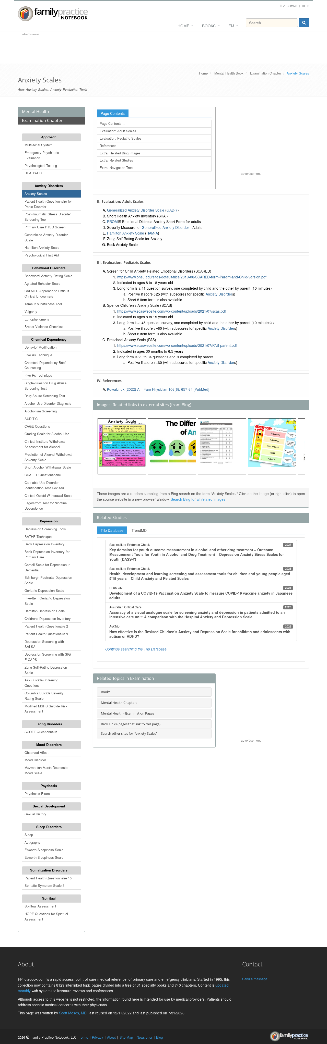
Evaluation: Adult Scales (118, 130)
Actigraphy (32, 842)
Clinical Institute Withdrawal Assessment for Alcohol (45, 444)
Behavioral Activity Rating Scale (48, 275)
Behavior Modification (40, 347)
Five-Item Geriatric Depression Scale (47, 601)
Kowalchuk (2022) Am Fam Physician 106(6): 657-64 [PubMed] (158, 389)
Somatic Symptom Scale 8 (44, 885)
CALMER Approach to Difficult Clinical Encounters (47, 293)
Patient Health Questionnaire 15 (48, 878)
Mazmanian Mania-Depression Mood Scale (47, 770)
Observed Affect (37, 752)
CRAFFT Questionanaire (43, 474)
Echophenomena (37, 319)
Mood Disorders (49, 744)
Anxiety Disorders (49, 185)
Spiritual (49, 898)
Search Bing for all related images (198, 499)
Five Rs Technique (38, 375)
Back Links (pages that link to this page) (130, 724)
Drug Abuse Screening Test (45, 395)
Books (209, 25)
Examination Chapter (265, 73)
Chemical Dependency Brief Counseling (45, 365)
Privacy (97, 1037)
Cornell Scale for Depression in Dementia (47, 567)
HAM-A (152, 233)
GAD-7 (172, 210)
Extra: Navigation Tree (116, 167)
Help (305, 6)
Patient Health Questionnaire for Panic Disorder (48, 204)
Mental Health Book (228, 73)
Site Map (126, 1037)
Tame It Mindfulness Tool (43, 303)
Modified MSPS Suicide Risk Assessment (46, 709)
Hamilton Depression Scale (45, 610)
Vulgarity (31, 311)
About (111, 1037)
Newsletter (144, 1037)
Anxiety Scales (36, 193)
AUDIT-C (31, 418)
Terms (83, 1037)
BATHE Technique (38, 536)
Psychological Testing (41, 165)
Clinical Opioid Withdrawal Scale (48, 495)
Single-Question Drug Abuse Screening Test (45, 385)
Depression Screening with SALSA (44, 644)
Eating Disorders (49, 723)
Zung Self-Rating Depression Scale (46, 670)
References (108, 145)
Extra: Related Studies (116, 160)
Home (183, 25)
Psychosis (49, 785)
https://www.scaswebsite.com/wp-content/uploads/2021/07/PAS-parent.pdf (177, 345)
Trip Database (112, 530)
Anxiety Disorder (219, 294)
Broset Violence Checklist (44, 326)
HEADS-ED (33, 172)
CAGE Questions (37, 426)
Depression (49, 521)
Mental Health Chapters (119, 702)
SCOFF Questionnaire (41, 731)
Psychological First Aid (42, 255)
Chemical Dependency (48, 339)
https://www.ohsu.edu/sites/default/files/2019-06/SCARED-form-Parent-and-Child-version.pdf (191, 276)
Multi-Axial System (39, 144)
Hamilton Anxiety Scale (42, 247)
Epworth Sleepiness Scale (44, 849)
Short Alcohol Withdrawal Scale (48, 467)
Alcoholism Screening (41, 411)
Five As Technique (38, 354)
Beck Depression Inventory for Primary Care (47, 554)
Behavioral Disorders (48, 267)
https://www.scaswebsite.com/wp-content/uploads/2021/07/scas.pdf (171, 311)
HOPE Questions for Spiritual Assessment (46, 916)
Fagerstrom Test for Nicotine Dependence (46, 505)
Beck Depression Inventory (45, 544)
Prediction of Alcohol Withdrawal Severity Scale (48, 457)
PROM (112, 221)
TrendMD (139, 530)
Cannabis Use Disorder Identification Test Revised (44, 485)
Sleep (29, 834)
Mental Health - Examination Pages (127, 713)
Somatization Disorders (48, 870)
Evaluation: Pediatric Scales (121, 138)
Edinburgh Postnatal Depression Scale (48, 580)
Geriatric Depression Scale (44, 590)
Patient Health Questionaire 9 (46, 633)
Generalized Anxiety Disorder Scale (46, 237)
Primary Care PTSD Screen (45, 227)
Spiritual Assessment (40, 906)
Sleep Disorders (49, 826)
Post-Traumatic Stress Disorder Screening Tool (48, 217)
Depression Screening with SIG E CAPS (48, 657)
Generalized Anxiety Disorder (165, 227)
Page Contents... (112, 123)
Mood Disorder (35, 759)
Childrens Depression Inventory (48, 618)
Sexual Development (49, 806)
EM (231, 25)
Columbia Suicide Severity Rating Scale (44, 696)
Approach (48, 136)
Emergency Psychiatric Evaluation (42, 155)
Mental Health (35, 111)
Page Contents (113, 113)
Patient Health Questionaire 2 (46, 626)
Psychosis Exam (37, 793)
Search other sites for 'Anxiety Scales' (129, 733)
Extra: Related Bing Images (120, 153)
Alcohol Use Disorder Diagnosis (48, 403)
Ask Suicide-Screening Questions (41, 683)
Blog (159, 1037)
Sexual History (35, 814)
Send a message (254, 978)
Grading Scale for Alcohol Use (47, 433)
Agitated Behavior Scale (42, 283)
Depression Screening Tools (45, 528)
